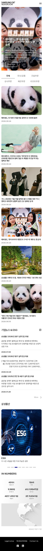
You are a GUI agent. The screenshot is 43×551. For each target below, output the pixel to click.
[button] (3, 38)
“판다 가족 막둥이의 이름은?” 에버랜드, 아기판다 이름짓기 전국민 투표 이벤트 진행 (18, 317)
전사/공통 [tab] (21, 76)
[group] (21, 39)
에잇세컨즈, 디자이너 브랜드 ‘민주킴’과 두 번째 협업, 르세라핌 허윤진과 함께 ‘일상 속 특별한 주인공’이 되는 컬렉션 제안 (20, 158)
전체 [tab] (8, 76)
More (36, 397)
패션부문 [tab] (21, 81)
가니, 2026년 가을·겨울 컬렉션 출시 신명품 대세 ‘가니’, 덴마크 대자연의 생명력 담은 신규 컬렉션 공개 (20, 200)
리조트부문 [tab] (35, 81)
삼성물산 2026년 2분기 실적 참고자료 (15, 336)
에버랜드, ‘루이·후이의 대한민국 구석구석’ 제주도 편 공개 (21, 239)
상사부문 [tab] (8, 81)
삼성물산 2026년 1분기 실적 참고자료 (14, 356)
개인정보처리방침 (21, 541)
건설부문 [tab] (35, 76)
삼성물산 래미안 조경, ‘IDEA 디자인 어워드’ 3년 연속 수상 (21, 278)
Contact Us (34, 541)
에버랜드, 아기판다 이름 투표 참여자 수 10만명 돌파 (19, 118)
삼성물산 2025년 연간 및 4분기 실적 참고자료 (17, 376)
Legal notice (9, 541)
